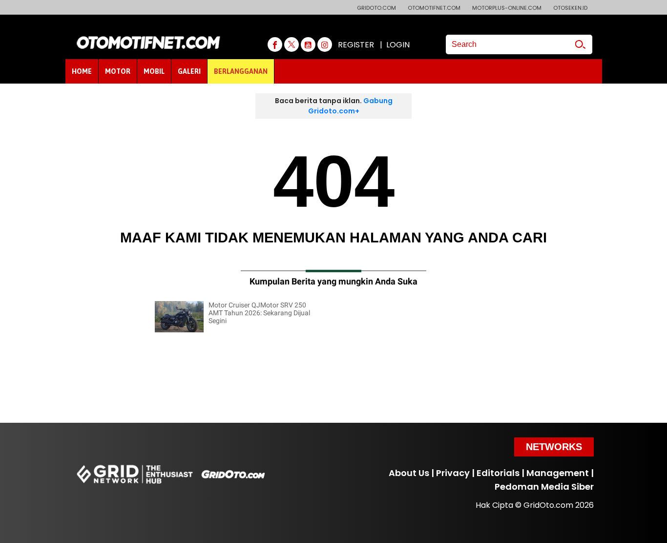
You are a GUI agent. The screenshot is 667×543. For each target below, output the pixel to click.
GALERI (189, 71)
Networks (554, 446)
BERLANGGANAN (241, 71)
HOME (82, 71)
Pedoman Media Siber (544, 486)
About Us (409, 473)
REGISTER (356, 44)
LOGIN (398, 44)
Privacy (453, 473)
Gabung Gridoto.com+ (350, 106)
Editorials (498, 473)
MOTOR (117, 71)
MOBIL (154, 71)
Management (557, 473)
